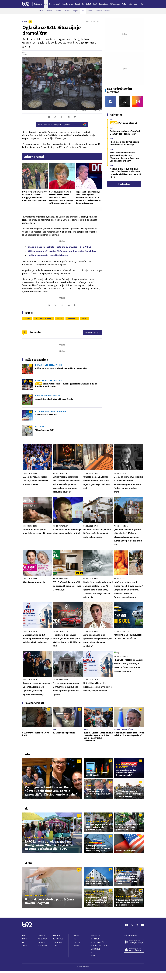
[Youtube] (142, 925)
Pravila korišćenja (99, 942)
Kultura (41, 942)
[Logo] (25, 4)
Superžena (42, 946)
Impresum (95, 939)
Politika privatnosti (100, 946)
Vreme (76, 946)
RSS (92, 952)
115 (31, 381)
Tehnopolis (58, 939)
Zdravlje (42, 935)
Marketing (95, 935)
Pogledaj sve (124, 184)
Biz (23, 942)
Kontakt (95, 956)
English (77, 942)
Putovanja (42, 939)
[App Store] (134, 950)
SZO (85, 318)
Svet (24, 21)
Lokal (55, 946)
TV (75, 939)
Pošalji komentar (92, 332)
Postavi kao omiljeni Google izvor (54, 124)
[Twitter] (124, 101)
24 (31, 396)
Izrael (28, 318)
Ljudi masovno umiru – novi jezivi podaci (48, 255)
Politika (29, 783)
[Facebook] (110, 101)
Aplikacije (95, 949)
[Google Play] (134, 942)
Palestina (72, 318)
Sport (25, 939)
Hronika (120, 870)
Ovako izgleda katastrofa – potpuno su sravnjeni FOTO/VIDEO (59, 246)
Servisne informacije (35, 895)
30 (31, 427)
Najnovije (38, 4)
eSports (56, 935)
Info (24, 935)
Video (76, 935)
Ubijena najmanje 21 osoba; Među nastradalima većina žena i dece (61, 251)
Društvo (90, 878)
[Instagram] (137, 101)
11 (141, 709)
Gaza (60, 318)
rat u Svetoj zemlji (44, 318)
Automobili (58, 942)
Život (24, 946)
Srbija (119, 821)
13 (141, 890)
